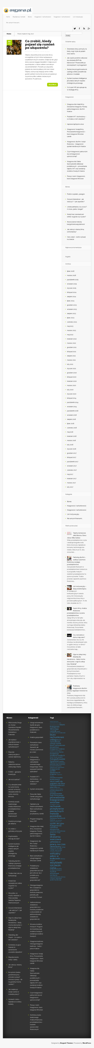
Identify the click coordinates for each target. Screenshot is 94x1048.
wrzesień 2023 (72, 309)
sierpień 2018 (71, 419)
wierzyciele (58, 850)
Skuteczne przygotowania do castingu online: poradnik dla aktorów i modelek (77, 71)
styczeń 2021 (71, 368)
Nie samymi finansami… (13, 22)
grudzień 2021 (71, 347)
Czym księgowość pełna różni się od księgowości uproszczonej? (77, 154)
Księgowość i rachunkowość (43, 17)
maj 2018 (70, 432)
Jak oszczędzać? (14, 779)
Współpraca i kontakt (19, 17)
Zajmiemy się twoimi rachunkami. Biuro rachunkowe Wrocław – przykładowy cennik (37, 809)
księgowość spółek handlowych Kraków (55, 771)
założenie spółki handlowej (56, 879)
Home (8, 17)
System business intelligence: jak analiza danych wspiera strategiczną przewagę (77, 80)
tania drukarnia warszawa (55, 837)
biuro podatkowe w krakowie (57, 732)
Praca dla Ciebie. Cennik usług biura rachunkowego (36, 796)
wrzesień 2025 (72, 284)
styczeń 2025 (71, 288)
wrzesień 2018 (72, 415)
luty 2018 (70, 445)
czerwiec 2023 (72, 322)
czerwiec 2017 (72, 470)
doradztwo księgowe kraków (57, 748)
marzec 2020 (71, 385)
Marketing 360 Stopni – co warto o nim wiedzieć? (15, 937)
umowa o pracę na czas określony (57, 844)
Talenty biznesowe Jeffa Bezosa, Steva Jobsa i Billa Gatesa (76, 535)
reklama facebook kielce (57, 819)
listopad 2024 (71, 292)
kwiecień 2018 (71, 436)
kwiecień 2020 (72, 381)
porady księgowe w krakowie (56, 791)
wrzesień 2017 (72, 466)
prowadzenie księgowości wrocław (57, 800)
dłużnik (61, 752)
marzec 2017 (71, 483)
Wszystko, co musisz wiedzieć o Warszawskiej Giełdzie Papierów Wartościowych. (14, 898)
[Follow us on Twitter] (74, 28)
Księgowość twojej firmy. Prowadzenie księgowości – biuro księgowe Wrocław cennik (36, 958)
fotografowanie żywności (57, 760)
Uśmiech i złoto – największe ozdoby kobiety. (14, 1002)
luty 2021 (70, 364)
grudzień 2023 (72, 305)
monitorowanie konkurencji (56, 779)
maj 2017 (70, 474)
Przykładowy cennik (54, 804)
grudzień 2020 (72, 373)
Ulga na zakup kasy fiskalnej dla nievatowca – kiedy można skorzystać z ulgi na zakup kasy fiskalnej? (76, 659)
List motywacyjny (78, 17)
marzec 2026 (71, 275)
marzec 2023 (71, 330)
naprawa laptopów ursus (75, 124)
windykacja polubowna (55, 851)
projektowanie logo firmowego (57, 794)
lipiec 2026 (70, 271)
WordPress (87, 1043)
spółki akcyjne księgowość (57, 824)
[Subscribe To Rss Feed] (84, 28)
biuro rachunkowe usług (57, 737)
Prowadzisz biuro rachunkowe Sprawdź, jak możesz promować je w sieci (36, 747)
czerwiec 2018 (72, 428)
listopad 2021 (71, 351)
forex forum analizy (56, 757)
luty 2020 (70, 390)
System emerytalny (36, 789)
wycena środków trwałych (56, 869)
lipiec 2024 (70, 301)
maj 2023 (70, 326)
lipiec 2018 (70, 423)
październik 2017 (72, 461)
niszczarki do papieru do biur (57, 782)
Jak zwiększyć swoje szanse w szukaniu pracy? (13, 992)
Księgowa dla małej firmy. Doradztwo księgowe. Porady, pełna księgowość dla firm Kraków (36, 831)
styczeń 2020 (71, 394)
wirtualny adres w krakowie (55, 856)
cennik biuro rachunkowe (57, 744)
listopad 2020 (71, 377)
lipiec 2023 (70, 318)
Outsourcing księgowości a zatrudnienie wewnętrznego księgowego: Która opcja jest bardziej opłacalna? (36, 764)
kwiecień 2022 (72, 339)
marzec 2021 (71, 360)
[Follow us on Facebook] (79, 28)
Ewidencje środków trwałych (57, 755)
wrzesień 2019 (72, 406)
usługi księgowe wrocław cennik (57, 848)
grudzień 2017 (71, 453)
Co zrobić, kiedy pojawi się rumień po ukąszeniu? (39, 44)
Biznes (30, 17)
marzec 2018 (71, 440)
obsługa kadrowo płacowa (57, 786)
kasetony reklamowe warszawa (57, 766)
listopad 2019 (71, 398)
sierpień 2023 (71, 313)
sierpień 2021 (71, 356)
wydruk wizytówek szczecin (54, 873)
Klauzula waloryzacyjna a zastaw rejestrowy (14, 754)
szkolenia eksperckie (54, 828)
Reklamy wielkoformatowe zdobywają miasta (14, 764)
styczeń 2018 (71, 449)
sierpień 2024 (71, 296)
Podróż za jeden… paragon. (76, 194)
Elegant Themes (66, 1043)
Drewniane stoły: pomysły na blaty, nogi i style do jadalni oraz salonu (77, 51)
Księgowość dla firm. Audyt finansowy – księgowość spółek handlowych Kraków (76, 144)
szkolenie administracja (57, 831)
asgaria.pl (36, 51)
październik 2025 (72, 280)
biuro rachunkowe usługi (55, 742)
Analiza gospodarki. (36, 737)
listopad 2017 (71, 457)
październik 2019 (72, 402)
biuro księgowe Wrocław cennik (57, 727)
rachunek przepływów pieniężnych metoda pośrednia (57, 811)
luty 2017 (70, 487)
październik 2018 (72, 411)
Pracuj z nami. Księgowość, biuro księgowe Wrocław (36, 1007)
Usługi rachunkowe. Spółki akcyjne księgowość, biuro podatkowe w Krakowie (36, 727)
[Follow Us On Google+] (88, 28)
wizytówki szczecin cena (56, 865)
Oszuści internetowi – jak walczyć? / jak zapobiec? (15, 910)
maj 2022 (70, 335)
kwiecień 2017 (71, 478)
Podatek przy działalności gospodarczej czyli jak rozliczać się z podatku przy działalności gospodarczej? (36, 873)
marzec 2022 (71, 343)
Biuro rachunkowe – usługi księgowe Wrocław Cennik (36, 858)
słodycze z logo (55, 832)
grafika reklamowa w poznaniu (57, 762)
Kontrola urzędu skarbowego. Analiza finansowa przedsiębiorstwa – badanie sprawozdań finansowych (14, 809)
